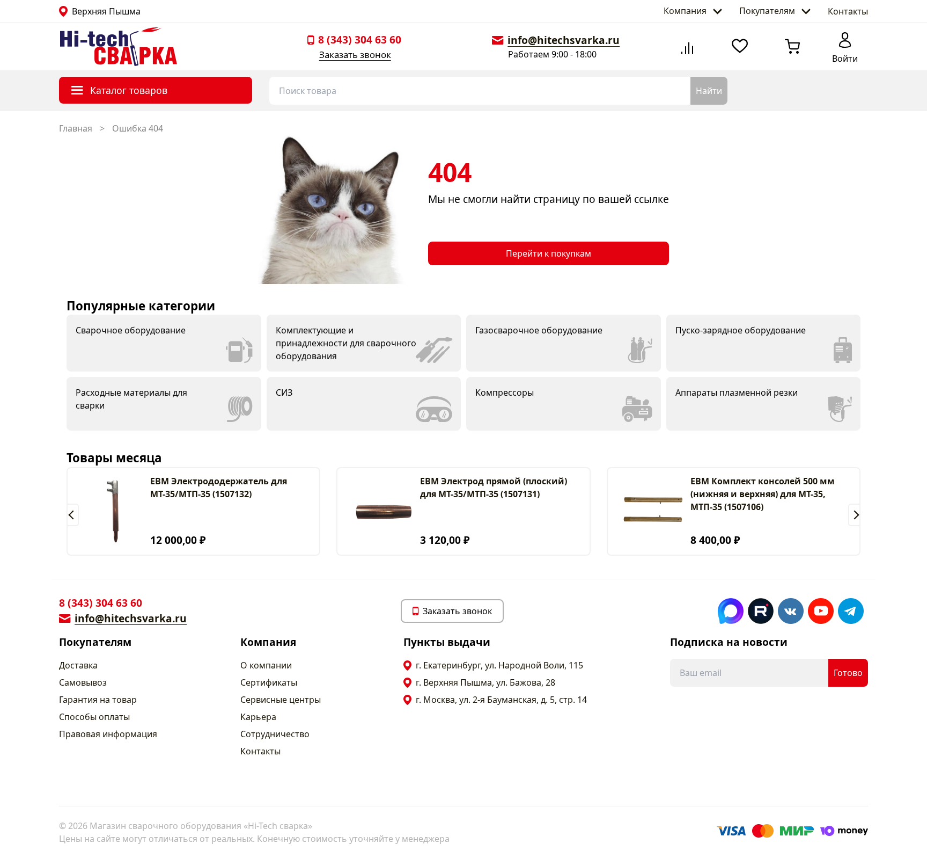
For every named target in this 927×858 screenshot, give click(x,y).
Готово (848, 673)
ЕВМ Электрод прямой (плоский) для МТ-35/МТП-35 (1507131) (493, 487)
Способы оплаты (94, 717)
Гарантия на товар (98, 700)
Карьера (258, 717)
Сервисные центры (280, 700)
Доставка (78, 665)
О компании (266, 665)
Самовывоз (83, 682)
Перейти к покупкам (548, 253)
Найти (709, 91)
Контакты (848, 11)
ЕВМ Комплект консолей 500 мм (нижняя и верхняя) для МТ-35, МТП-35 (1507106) (762, 494)
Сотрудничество (275, 734)
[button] (73, 515)
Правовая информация (108, 734)
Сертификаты (268, 682)
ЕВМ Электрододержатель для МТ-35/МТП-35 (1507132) (218, 487)
